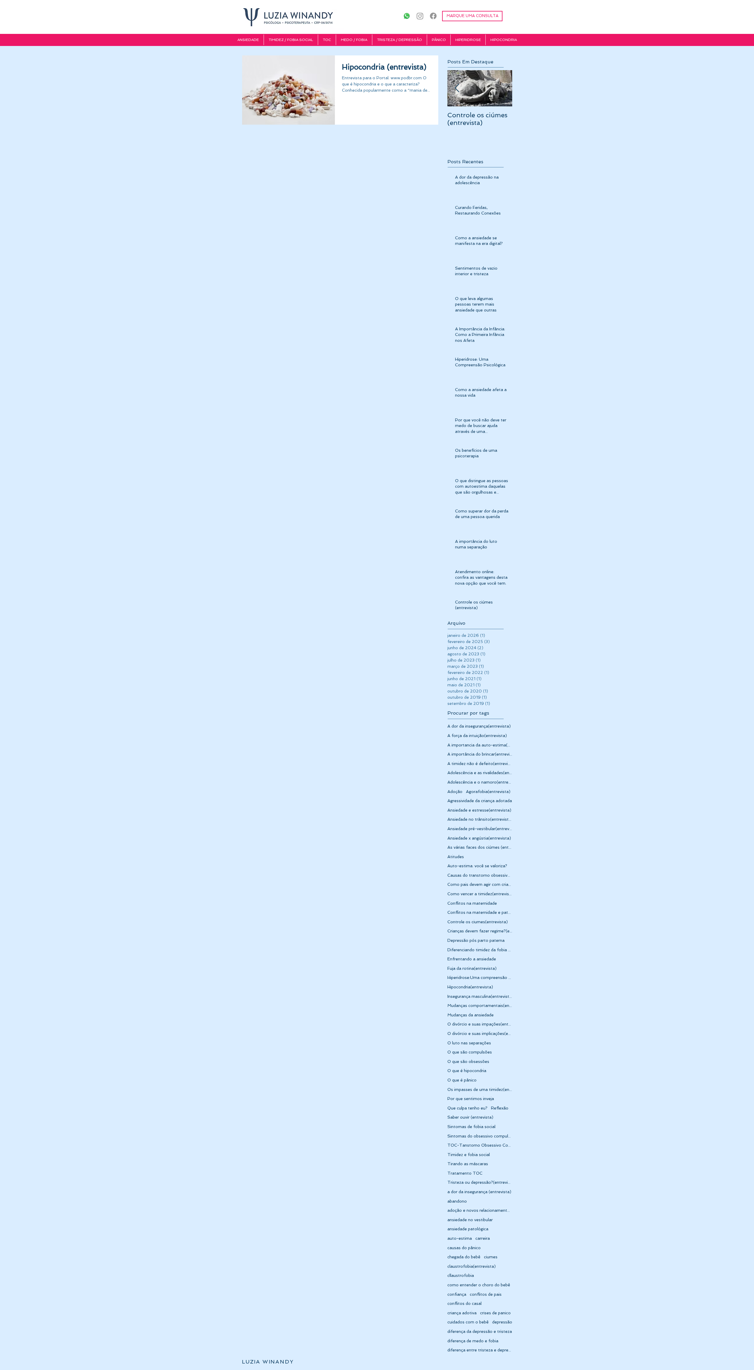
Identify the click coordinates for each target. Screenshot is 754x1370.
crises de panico (495, 1312)
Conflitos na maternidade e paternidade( (479, 912)
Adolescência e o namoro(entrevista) (479, 782)
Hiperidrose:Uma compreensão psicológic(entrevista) (479, 977)
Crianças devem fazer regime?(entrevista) (479, 931)
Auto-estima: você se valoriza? (477, 865)
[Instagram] (420, 15)
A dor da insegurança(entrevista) (479, 726)
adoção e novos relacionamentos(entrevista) (479, 1210)
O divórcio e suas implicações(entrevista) (479, 1033)
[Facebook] (433, 15)
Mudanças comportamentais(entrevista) (479, 1005)
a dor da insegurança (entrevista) (479, 1191)
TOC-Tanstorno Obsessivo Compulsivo (479, 1145)
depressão (502, 1322)
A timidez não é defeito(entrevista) (479, 763)
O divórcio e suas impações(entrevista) (479, 1024)
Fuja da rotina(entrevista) (472, 968)
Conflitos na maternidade (472, 903)
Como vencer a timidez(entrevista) (479, 893)
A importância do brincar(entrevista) (479, 754)
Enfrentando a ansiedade (471, 959)
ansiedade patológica (467, 1228)
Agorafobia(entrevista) (488, 791)
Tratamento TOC (464, 1173)
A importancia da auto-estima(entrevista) (479, 745)
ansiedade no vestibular (470, 1219)
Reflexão (499, 1108)
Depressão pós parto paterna (476, 940)
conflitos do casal (464, 1303)
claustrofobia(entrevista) (471, 1266)
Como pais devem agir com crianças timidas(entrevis (479, 884)
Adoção (454, 791)
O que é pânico (462, 1080)
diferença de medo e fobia (472, 1340)
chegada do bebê (463, 1256)
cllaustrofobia (460, 1275)
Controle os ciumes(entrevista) (477, 921)
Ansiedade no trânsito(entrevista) (479, 819)
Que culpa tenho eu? (467, 1108)
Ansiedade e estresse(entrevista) (479, 810)
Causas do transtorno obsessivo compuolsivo (479, 875)
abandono (457, 1201)
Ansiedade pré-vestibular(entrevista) (479, 828)
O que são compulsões (469, 1052)
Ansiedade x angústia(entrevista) (479, 838)
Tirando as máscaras (467, 1163)
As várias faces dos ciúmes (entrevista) (479, 847)
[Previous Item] (456, 88)
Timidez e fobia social (468, 1154)
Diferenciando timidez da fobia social (479, 949)
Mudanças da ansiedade (470, 1015)
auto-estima (459, 1238)
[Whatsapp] (406, 15)
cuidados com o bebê (468, 1322)
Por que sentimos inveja (470, 1098)
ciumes (490, 1256)
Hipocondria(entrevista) (470, 987)
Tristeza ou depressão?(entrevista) (479, 1182)
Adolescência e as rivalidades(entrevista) (479, 772)
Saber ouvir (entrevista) (470, 1117)
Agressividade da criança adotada (479, 800)
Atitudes (455, 856)
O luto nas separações (469, 1043)
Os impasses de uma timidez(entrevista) (479, 1089)
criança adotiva (462, 1312)
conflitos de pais (486, 1294)
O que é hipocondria (466, 1070)
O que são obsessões (468, 1061)
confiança (456, 1294)
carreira (482, 1238)
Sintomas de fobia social (471, 1126)
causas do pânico (464, 1247)
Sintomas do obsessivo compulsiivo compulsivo (479, 1136)
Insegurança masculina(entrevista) (479, 996)
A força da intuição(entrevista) (477, 735)
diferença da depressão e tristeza (479, 1331)
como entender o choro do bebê (478, 1284)
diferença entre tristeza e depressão (479, 1350)
